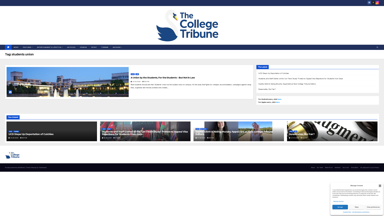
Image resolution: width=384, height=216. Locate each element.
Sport (94, 47)
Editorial (203, 129)
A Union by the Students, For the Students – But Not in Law (163, 77)
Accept (340, 207)
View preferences (373, 207)
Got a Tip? (345, 167)
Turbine (104, 47)
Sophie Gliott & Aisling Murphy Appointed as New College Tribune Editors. (287, 84)
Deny (357, 207)
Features (27, 47)
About (313, 167)
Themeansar (42, 167)
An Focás (71, 47)
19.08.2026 (108, 138)
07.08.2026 (201, 138)
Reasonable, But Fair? (267, 89)
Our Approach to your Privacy (360, 212)
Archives (117, 47)
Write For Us (329, 167)
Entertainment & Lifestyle (49, 47)
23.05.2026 (137, 81)
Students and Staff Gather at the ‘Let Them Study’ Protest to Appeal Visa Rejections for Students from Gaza (300, 79)
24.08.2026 (14, 138)
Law (137, 74)
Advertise (337, 167)
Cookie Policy (347, 212)
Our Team (320, 167)
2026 (132, 74)
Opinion (83, 47)
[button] (380, 186)
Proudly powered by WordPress (15, 167)
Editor (146, 81)
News (16, 47)
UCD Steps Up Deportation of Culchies (273, 73)
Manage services (338, 201)
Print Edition (354, 167)
